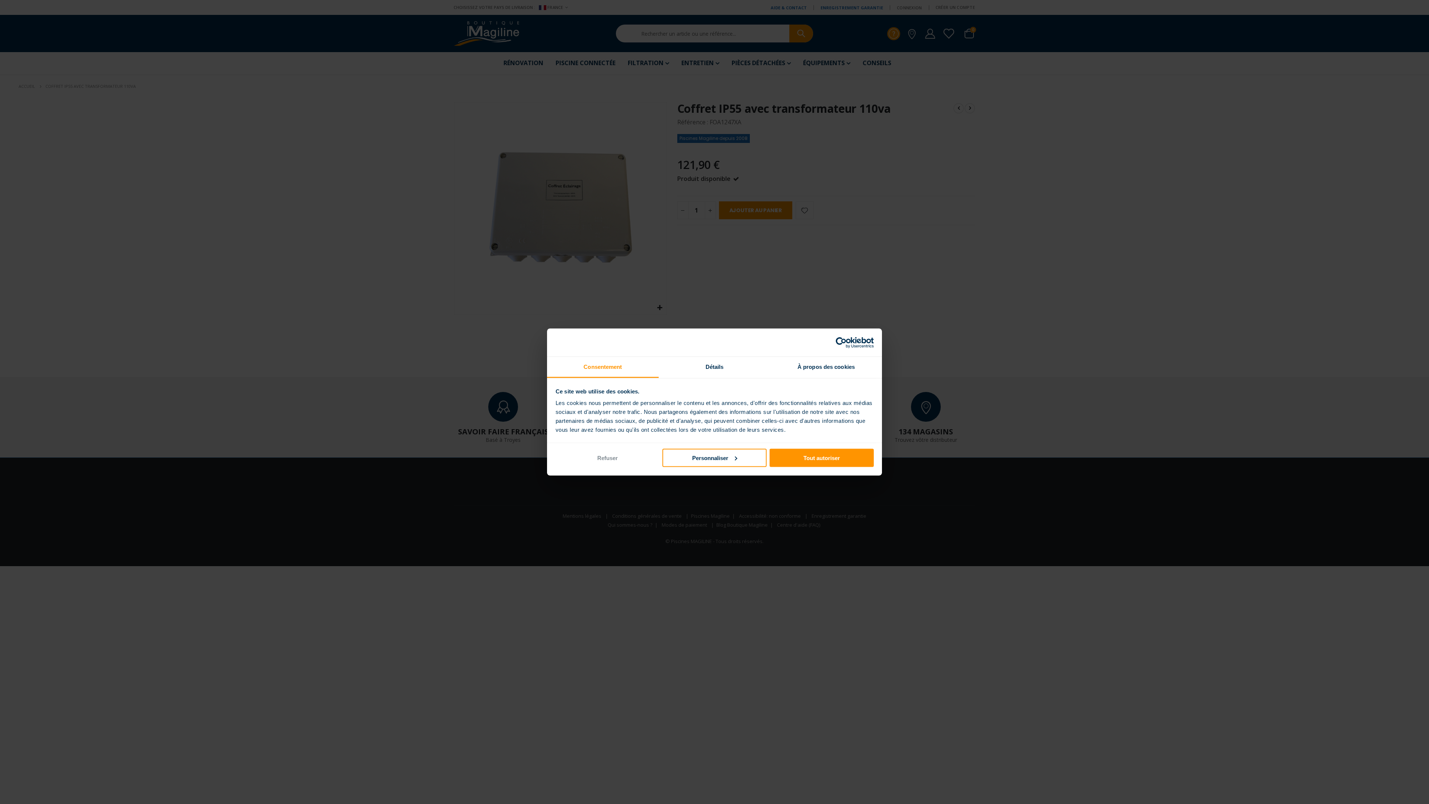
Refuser (607, 457)
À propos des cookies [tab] (826, 367)
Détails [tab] (715, 367)
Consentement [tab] (603, 367)
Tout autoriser (821, 457)
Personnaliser (710, 457)
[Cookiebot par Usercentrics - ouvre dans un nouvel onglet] (841, 342)
